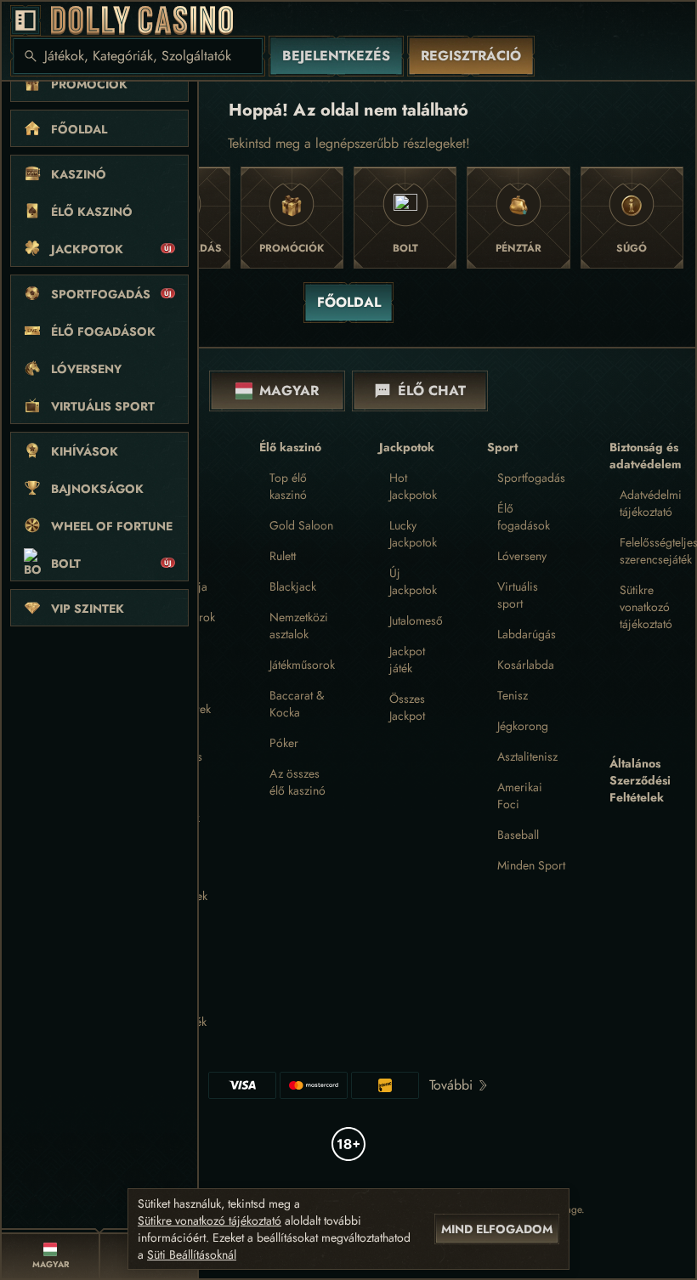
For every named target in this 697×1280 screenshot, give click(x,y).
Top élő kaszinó (288, 486)
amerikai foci (519, 796)
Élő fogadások (523, 517)
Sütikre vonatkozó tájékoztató (646, 606)
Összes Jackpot (407, 707)
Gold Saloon (301, 525)
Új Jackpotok (413, 581)
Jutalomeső (416, 620)
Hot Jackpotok (413, 486)
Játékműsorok (302, 664)
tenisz (512, 695)
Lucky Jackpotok (413, 534)
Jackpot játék (407, 660)
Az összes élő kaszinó (297, 782)
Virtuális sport (517, 595)
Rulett (282, 555)
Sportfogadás (531, 477)
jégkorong (522, 725)
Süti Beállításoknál (191, 1254)
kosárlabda (525, 664)
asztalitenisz (527, 756)
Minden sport (531, 865)
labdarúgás (526, 634)
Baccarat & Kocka (296, 704)
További (451, 1085)
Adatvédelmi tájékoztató (651, 503)
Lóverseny (522, 555)
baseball (518, 834)
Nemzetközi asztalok (298, 626)
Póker (283, 742)
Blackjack (292, 586)
